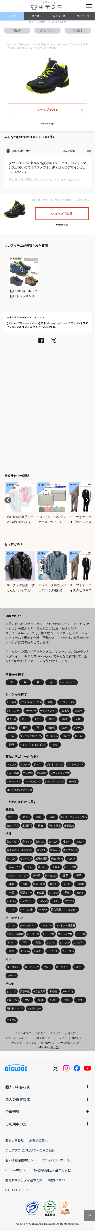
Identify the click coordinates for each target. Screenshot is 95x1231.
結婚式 (51, 727)
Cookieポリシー (16, 1170)
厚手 (65, 875)
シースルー (46, 925)
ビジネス (12, 702)
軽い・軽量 (70, 867)
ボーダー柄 (33, 934)
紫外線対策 (41, 858)
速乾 (52, 817)
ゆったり (43, 867)
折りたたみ (51, 875)
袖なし (53, 884)
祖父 (27, 999)
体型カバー (26, 892)
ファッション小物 (60, 773)
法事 (64, 727)
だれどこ (40, 1033)
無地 (38, 942)
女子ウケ (12, 901)
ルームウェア (14, 781)
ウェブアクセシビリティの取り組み (30, 1150)
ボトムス (38, 764)
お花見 (65, 710)
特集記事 (78, 30)
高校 (64, 719)
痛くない (12, 858)
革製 (25, 942)
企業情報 (12, 1111)
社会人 (66, 999)
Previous (7, 500)
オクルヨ (55, 1033)
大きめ (71, 858)
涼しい (80, 841)
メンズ (11, 16)
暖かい (66, 841)
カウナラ (16, 1042)
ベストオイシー (43, 1038)
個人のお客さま (17, 1086)
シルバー (79, 967)
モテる (80, 892)
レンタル (54, 892)
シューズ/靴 (13, 773)
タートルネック (28, 925)
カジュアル (79, 942)
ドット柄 (81, 934)
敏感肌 (40, 892)
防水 (38, 817)
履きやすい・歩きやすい (20, 850)
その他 (72, 781)
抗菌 (40, 825)
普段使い (38, 951)
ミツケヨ (31, 1042)
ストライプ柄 (65, 934)
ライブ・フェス (48, 710)
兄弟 (40, 999)
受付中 (17, 30)
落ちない (42, 850)
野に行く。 (78, 1038)
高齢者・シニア (15, 1008)
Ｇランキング (23, 1033)
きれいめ (25, 951)
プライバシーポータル (57, 1160)
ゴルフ (66, 736)
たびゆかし (47, 1042)
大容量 (56, 867)
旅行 (51, 719)
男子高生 (25, 991)
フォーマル (68, 951)
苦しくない (13, 841)
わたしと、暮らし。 (18, 1038)
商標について (57, 1180)
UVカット (12, 817)
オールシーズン (68, 682)
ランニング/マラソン (31, 736)
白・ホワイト (14, 967)
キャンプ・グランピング (33, 744)
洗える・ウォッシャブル (73, 817)
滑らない (27, 841)
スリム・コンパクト (17, 875)
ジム (11, 736)
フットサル (52, 736)
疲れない (54, 841)
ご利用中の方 (16, 1124)
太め (29, 867)
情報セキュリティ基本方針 (23, 1180)
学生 (80, 999)
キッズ (35, 16)
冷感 (25, 817)
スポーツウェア (33, 781)
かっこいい (52, 951)
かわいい (51, 942)
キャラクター (34, 1008)
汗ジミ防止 (55, 825)
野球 (11, 744)
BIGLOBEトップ (16, 1190)
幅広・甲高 (39, 884)
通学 (25, 727)
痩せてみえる (70, 850)
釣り (55, 744)
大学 (78, 719)
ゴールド (12, 975)
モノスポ (62, 1038)
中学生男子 (39, 991)
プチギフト (68, 991)
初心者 (53, 991)
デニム (11, 925)
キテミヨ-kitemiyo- (17, 317)
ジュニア (12, 991)
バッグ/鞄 (28, 773)
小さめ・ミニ (14, 867)
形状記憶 (69, 825)
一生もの (43, 901)
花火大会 (12, 719)
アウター (25, 764)
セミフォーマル (66, 702)
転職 (50, 702)
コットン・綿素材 (65, 925)
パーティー (31, 710)
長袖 (25, 884)
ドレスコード (14, 710)
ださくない (26, 858)
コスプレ (12, 1020)
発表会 (11, 727)
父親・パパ (13, 999)
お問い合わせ (14, 1140)
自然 (11, 951)
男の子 (53, 999)
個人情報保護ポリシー (20, 1160)
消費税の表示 (38, 1140)
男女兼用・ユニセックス (64, 909)
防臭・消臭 (13, 825)
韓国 (11, 892)
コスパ (11, 909)
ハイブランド (27, 901)
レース (11, 942)
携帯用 (36, 875)
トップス (12, 764)
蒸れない (40, 841)
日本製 (80, 884)
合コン (38, 719)
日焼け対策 (57, 858)
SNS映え (43, 909)
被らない (55, 850)
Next (87, 500)
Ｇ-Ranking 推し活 (47, 1047)
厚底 (67, 892)
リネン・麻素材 (15, 934)
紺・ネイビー (63, 967)
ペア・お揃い (27, 909)
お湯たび (70, 1033)
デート (24, 719)
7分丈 (67, 884)
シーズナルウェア (54, 781)
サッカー (79, 736)
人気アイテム (47, 30)
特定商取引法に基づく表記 (52, 1170)
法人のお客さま (17, 1099)
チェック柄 (48, 934)
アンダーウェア (75, 764)
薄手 (78, 875)
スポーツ (78, 727)
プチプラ (69, 901)
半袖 (11, 884)
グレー (47, 967)
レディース (59, 16)
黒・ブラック (32, 967)
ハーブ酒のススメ (69, 1042)
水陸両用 (27, 825)
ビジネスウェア (54, 764)
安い (56, 901)
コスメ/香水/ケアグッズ (19, 790)
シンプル (65, 942)
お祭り (78, 710)
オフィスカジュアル (31, 702)
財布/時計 (41, 773)
